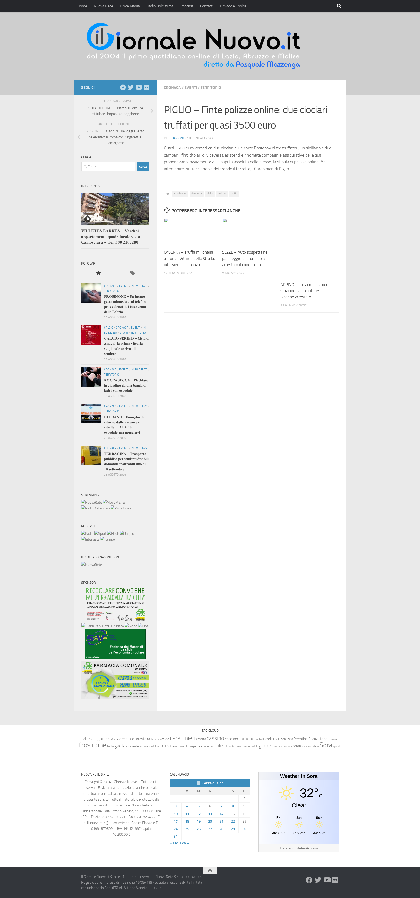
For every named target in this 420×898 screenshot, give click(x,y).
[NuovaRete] (91, 502)
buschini (156, 739)
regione (262, 745)
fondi (324, 738)
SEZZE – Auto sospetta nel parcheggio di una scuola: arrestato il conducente (245, 258)
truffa (234, 193)
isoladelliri (152, 746)
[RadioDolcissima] (95, 508)
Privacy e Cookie (233, 6)
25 (187, 829)
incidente (132, 746)
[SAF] (115, 658)
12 (199, 814)
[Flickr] (146, 87)
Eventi (190, 87)
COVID (275, 739)
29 (233, 829)
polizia (220, 746)
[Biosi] (143, 626)
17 (176, 821)
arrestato (126, 738)
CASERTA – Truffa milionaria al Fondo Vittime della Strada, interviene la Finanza (189, 258)
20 (210, 821)
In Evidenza (139, 285)
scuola (305, 746)
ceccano (231, 738)
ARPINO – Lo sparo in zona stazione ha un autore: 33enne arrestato (303, 290)
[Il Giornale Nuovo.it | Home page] (194, 46)
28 (221, 829)
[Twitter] (131, 87)
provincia (248, 746)
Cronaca (172, 87)
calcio (165, 739)
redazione (176, 138)
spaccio (337, 746)
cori (268, 739)
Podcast (186, 6)
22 (233, 821)
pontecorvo (234, 746)
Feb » (184, 843)
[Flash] (113, 533)
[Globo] (131, 626)
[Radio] (87, 533)
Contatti (206, 6)
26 (199, 829)
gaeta (119, 746)
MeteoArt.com (307, 848)
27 (210, 829)
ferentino (301, 739)
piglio (210, 193)
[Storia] (90, 539)
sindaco (314, 746)
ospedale (196, 746)
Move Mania (130, 6)
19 (199, 821)
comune (246, 738)
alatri (87, 739)
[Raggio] (127, 533)
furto (110, 746)
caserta (201, 739)
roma (297, 746)
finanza (313, 739)
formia (333, 739)
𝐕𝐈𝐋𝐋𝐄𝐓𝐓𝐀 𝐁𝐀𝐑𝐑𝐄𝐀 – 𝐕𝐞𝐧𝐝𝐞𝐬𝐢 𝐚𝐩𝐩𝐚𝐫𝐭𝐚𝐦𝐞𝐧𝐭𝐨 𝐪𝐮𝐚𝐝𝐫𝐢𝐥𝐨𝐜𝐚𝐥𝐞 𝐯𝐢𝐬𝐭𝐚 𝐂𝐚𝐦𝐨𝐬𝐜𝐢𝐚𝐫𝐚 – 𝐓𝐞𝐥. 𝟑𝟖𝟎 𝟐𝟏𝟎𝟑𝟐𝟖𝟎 (110, 236)
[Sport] (100, 533)
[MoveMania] (114, 502)
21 (221, 821)
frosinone (92, 745)
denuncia (196, 193)
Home (82, 6)
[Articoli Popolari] (98, 273)
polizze (222, 193)
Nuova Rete (103, 6)
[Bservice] (115, 698)
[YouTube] (138, 87)
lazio (182, 746)
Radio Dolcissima (160, 6)
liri (187, 746)
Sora (325, 745)
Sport (124, 332)
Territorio (211, 87)
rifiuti (275, 746)
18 (187, 821)
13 (210, 814)
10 (176, 814)
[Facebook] (123, 87)
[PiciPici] (115, 620)
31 (176, 836)
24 (176, 829)
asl (149, 739)
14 (221, 814)
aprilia (108, 738)
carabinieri (180, 193)
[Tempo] (107, 539)
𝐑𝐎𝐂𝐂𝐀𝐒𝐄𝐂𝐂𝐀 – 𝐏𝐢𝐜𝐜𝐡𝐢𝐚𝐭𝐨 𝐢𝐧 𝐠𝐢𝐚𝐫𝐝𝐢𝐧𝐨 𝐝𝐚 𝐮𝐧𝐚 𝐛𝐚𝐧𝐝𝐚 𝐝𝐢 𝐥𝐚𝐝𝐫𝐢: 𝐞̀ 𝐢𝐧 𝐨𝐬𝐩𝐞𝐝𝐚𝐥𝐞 (126, 385)
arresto (140, 738)
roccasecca (285, 746)
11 (187, 814)
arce (116, 739)
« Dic (174, 843)
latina (165, 746)
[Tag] (132, 273)
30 (244, 829)
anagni (97, 738)
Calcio (108, 327)
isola (143, 746)
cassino (215, 738)
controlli (260, 739)
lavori (175, 746)
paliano (208, 746)
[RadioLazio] (121, 508)
